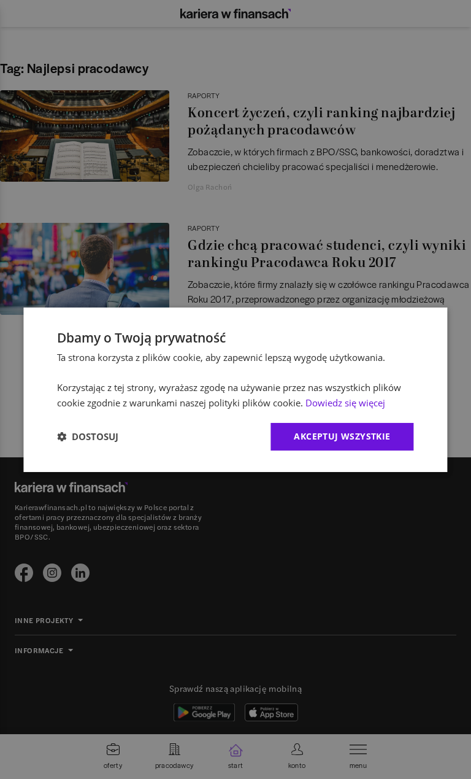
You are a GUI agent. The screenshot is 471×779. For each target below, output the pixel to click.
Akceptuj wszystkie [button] (342, 436)
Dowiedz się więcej (345, 403)
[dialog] (235, 389)
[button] (87, 436)
